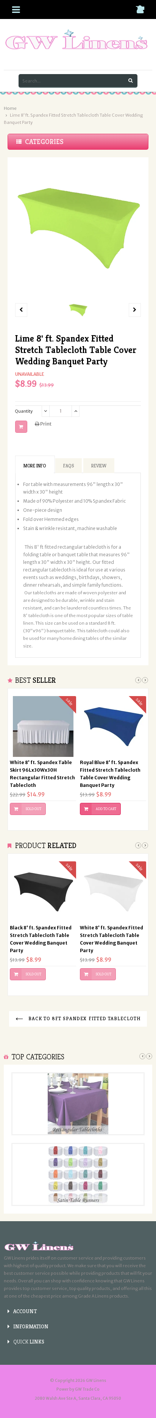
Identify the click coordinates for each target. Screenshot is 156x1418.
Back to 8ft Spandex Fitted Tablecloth (84, 1018)
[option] (78, 310)
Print (45, 424)
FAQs (68, 465)
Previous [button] (138, 680)
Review (98, 465)
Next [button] (145, 680)
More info (34, 465)
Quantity (24, 411)
